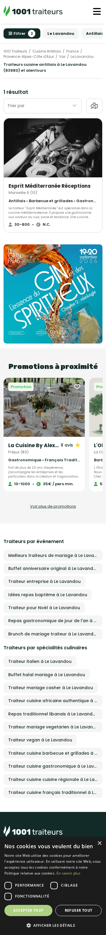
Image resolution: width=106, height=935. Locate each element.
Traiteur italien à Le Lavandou (40, 661)
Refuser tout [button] (78, 910)
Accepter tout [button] (28, 910)
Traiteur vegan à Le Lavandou (40, 740)
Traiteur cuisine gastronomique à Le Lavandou (55, 766)
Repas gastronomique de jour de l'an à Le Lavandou (55, 621)
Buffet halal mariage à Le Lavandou (46, 675)
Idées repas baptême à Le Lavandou (47, 595)
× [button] (99, 843)
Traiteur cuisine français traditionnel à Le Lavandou (55, 792)
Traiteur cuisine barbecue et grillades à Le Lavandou (55, 753)
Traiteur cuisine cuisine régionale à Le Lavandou (55, 779)
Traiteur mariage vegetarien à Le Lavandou (54, 727)
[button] (53, 925)
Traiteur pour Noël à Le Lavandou (44, 608)
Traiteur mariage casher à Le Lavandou (50, 688)
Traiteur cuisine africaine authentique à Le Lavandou (55, 701)
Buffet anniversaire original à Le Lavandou (53, 568)
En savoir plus (68, 873)
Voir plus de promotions (53, 506)
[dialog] (53, 886)
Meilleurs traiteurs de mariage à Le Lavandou (55, 555)
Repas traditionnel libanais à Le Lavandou (53, 714)
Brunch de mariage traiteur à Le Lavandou (53, 634)
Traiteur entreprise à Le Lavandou (44, 581)
